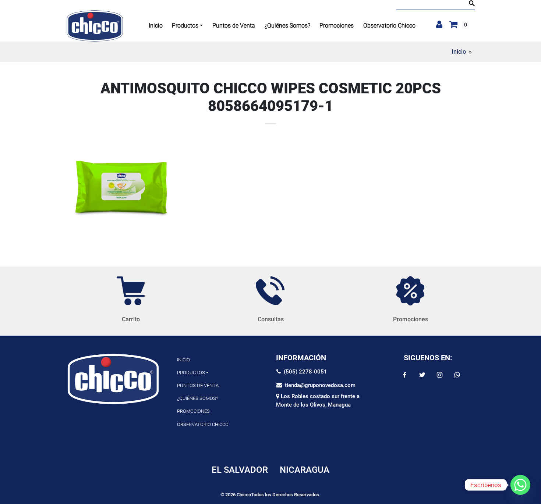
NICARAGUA (304, 470)
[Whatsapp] (520, 485)
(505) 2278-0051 (304, 371)
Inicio (459, 51)
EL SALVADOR (240, 470)
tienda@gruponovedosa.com (319, 385)
